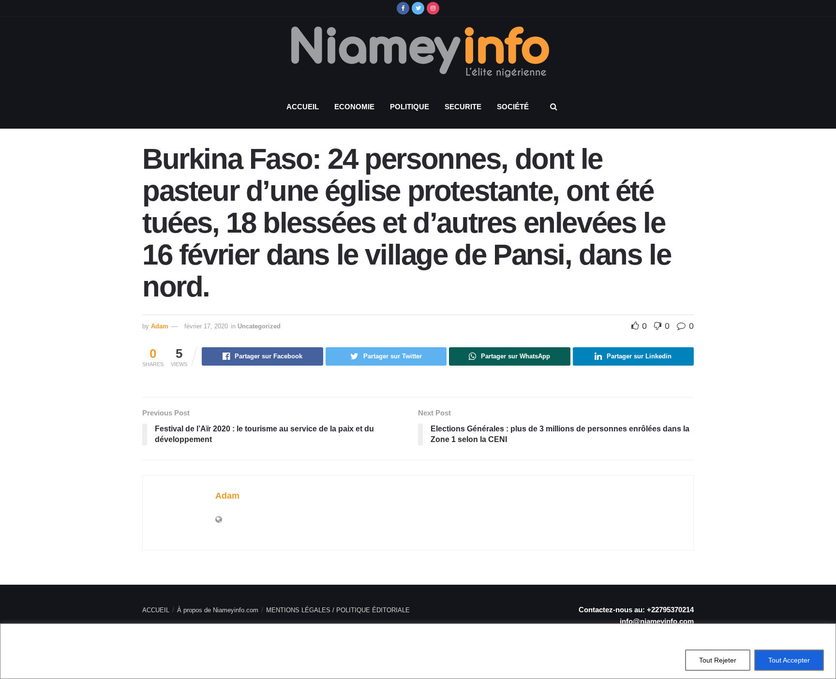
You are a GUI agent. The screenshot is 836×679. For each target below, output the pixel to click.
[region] (418, 651)
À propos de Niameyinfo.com (217, 610)
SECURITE (463, 107)
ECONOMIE (354, 107)
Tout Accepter (789, 660)
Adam (159, 326)
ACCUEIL (302, 107)
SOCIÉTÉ (513, 107)
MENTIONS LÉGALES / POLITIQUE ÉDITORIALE (338, 610)
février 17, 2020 (206, 326)
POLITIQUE (409, 107)
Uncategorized (259, 326)
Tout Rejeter (717, 660)
